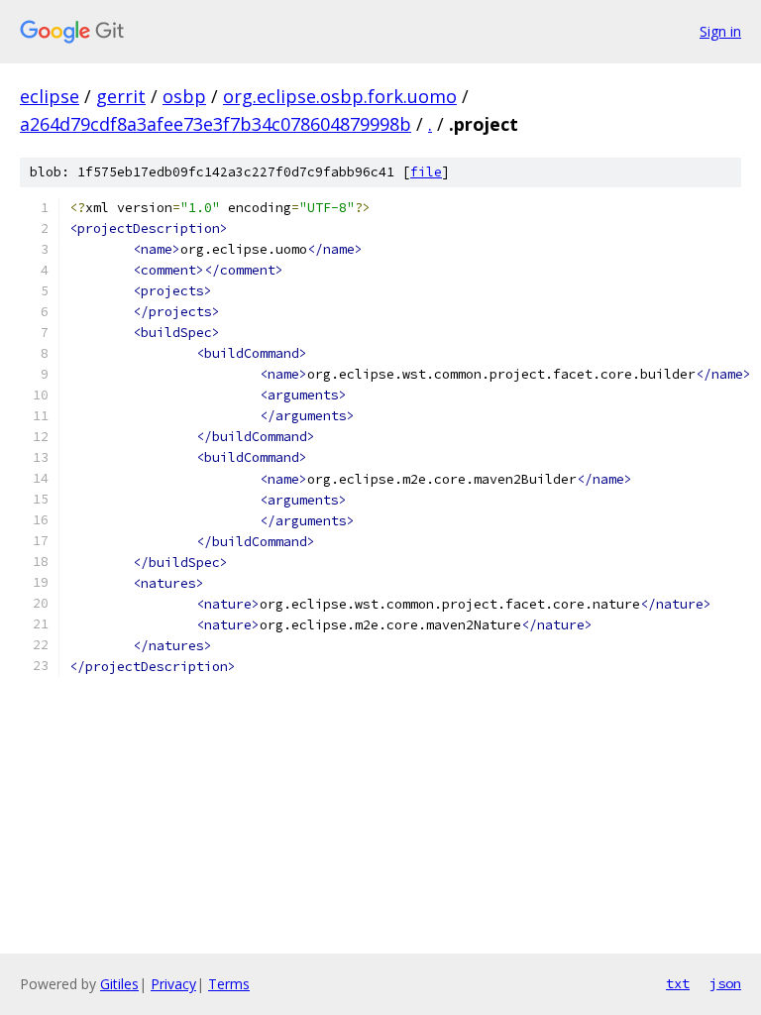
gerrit (121, 96)
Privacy (173, 983)
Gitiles (119, 983)
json (725, 983)
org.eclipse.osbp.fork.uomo (340, 96)
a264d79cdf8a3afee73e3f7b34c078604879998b (215, 124)
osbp (184, 96)
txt (678, 983)
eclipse (49, 96)
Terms (229, 983)
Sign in (720, 31)
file (426, 172)
